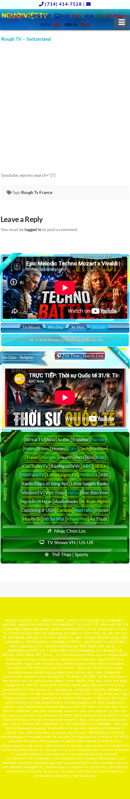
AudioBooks (67, 501)
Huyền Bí (32, 519)
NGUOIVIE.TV (96, 642)
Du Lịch (98, 327)
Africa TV (34, 439)
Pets (79, 457)
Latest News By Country (125, 495)
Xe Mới (77, 327)
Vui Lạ (73, 492)
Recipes (49, 457)
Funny (30, 448)
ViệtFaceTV (32, 474)
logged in (32, 229)
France (102, 510)
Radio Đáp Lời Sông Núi (45, 483)
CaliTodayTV (35, 466)
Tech (84, 448)
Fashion (99, 448)
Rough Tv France (36, 192)
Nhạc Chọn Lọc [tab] (70, 531)
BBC (87, 466)
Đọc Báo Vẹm (95, 492)
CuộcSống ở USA (37, 510)
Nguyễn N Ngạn (36, 501)
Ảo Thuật (98, 519)
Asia (50, 439)
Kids (100, 457)
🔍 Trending (120, 355)
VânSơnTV (32, 492)
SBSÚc (100, 466)
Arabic (63, 439)
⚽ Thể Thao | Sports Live (79, 355)
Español (81, 439)
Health (66, 457)
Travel (32, 457)
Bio (90, 457)
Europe (98, 439)
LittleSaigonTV (62, 474)
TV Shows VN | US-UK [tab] (70, 542)
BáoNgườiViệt (65, 466)
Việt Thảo (55, 492)
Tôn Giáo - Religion (17, 357)
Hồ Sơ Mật (54, 519)
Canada (64, 510)
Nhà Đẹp (55, 327)
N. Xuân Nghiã (95, 501)
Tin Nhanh (31, 327)
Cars (72, 448)
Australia (83, 510)
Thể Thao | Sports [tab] (70, 554)
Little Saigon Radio (89, 483)
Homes (59, 448)
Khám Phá (77, 519)
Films (44, 448)
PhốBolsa (88, 474)
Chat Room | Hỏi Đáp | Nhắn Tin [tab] (69, 340)
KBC (104, 474)
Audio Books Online (5, 480)
